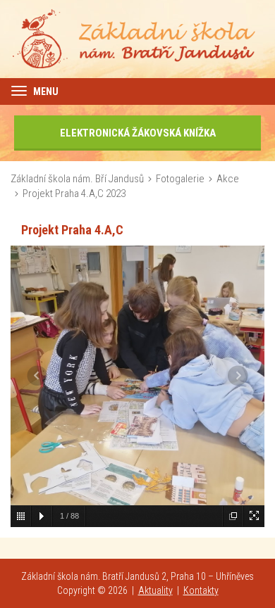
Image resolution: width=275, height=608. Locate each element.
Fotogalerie (180, 178)
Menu (45, 91)
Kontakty (201, 590)
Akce (227, 178)
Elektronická (138, 133)
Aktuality (155, 590)
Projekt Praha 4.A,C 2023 (74, 193)
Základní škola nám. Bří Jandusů (77, 178)
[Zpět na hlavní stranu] (137, 38)
